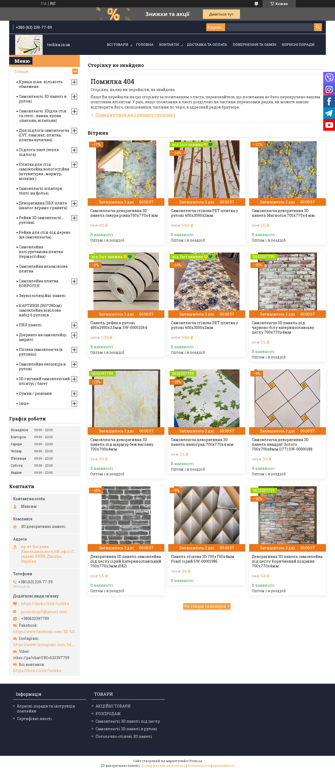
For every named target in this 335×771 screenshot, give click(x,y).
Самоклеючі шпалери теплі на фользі (40, 191)
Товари (21, 71)
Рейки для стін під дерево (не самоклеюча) (44, 234)
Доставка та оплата (207, 44)
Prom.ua (195, 761)
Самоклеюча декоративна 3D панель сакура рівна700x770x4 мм (124, 213)
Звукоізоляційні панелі (42, 295)
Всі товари (117, 44)
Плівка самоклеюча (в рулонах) (41, 352)
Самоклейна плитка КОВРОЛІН (38, 283)
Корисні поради (298, 44)
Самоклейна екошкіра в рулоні (42, 366)
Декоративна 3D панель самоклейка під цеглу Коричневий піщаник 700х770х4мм (287, 561)
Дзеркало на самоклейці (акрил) (43, 337)
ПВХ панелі (30, 324)
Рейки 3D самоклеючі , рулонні (41, 220)
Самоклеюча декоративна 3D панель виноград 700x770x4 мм (202, 442)
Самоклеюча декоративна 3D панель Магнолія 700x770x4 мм (283, 213)
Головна (145, 44)
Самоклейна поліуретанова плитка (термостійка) (41, 251)
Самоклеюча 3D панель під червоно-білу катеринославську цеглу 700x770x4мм (283, 328)
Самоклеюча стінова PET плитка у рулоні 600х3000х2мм (204, 213)
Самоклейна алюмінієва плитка (43, 268)
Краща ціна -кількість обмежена (41, 84)
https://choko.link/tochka (45, 603)
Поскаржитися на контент (163, 765)
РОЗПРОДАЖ (108, 713)
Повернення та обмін (254, 44)
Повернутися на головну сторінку (135, 115)
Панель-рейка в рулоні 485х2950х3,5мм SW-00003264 (118, 325)
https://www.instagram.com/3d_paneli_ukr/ (45, 644)
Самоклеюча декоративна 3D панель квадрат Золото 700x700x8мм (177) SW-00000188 (282, 444)
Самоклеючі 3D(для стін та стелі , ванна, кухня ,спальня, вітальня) (42, 115)
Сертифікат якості (34, 718)
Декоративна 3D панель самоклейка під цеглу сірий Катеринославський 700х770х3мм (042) (125, 561)
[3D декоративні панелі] (29, 44)
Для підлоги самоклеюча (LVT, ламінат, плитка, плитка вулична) (44, 135)
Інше (24, 403)
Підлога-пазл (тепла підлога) (39, 152)
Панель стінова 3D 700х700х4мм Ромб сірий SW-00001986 (202, 559)
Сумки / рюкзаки (35, 393)
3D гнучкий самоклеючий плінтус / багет (44, 381)
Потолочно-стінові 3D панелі (124, 736)
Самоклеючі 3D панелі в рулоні (42, 99)
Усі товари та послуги (205, 606)
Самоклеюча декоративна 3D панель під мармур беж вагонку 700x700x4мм (121, 444)
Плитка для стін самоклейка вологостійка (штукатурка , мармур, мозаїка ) (44, 171)
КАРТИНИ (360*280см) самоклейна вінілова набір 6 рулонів (40, 310)
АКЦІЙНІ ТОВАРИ (113, 706)
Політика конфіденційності (211, 765)
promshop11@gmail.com (44, 611)
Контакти (169, 44)
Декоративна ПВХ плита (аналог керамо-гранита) (43, 205)
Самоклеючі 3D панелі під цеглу (128, 721)
